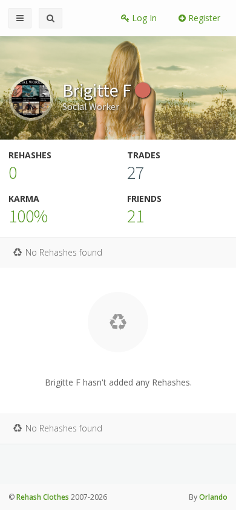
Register (203, 18)
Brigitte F (98, 90)
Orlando (213, 497)
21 (135, 215)
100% (28, 215)
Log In (143, 18)
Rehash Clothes (42, 497)
